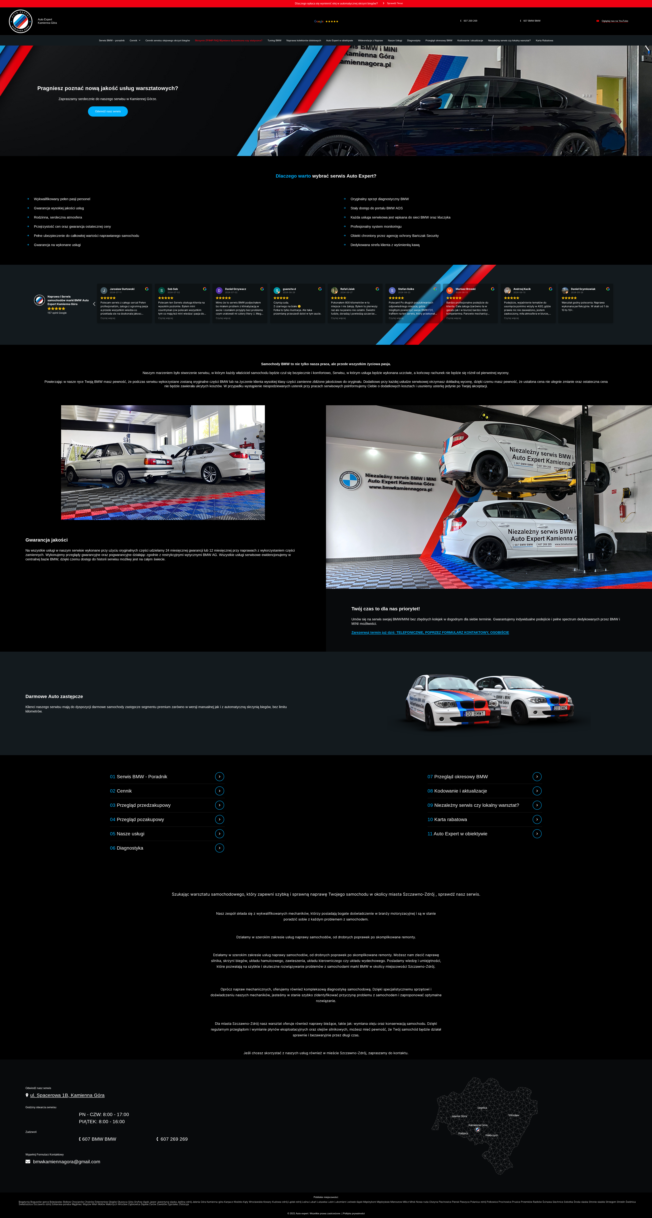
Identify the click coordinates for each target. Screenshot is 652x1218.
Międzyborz (370, 1202)
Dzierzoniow (102, 1202)
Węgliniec (77, 1204)
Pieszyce (465, 1202)
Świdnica (631, 1202)
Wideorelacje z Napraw (370, 40)
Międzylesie (383, 1202)
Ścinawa (547, 1202)
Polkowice (493, 1202)
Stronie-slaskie (597, 1202)
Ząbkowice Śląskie (138, 1204)
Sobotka (569, 1202)
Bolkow (67, 1202)
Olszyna (434, 1202)
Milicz (406, 1202)
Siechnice (558, 1202)
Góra (131, 1202)
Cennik (133, 40)
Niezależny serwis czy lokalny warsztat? (509, 40)
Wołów (102, 1204)
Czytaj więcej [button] (108, 318)
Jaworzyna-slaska (167, 1202)
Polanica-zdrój (478, 1202)
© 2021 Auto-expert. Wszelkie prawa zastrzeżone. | (315, 1213)
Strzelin (621, 1202)
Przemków (527, 1202)
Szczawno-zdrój (42, 1204)
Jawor (153, 1202)
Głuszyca (122, 1202)
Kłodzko (238, 1202)
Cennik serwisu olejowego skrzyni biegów (168, 40)
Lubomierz (340, 1202)
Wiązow (87, 1204)
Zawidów (162, 1204)
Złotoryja (184, 1204)
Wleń (95, 1204)
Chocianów (78, 1202)
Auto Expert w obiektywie (339, 40)
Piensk (456, 1202)
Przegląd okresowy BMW (438, 40)
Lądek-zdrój (295, 1202)
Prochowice (505, 1202)
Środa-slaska (581, 1202)
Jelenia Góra (199, 1202)
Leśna (305, 1202)
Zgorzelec (173, 1204)
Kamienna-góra (215, 1202)
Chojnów (90, 1202)
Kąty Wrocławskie (253, 1202)
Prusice (516, 1202)
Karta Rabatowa (544, 40)
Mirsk (413, 1202)
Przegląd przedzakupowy (140, 805)
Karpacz (229, 1202)
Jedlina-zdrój (184, 1202)
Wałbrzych (112, 1204)
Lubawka (322, 1202)
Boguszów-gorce (40, 1202)
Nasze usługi (127, 833)
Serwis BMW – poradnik (112, 40)
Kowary (267, 1202)
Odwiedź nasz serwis (108, 111)
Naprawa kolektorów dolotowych (303, 40)
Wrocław (123, 1204)
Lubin (331, 1202)
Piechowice (445, 1202)
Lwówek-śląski (355, 1202)
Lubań (313, 1202)
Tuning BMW (274, 40)
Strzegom (611, 1202)
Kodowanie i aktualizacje (457, 791)
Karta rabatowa (447, 819)
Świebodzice (26, 1204)
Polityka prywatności (354, 1213)
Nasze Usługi (395, 40)
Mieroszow (396, 1202)
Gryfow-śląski (142, 1202)
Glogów (113, 1202)
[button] (393, 4)
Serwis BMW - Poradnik (138, 776)
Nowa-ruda (422, 1202)
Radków (537, 1202)
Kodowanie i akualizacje (470, 40)
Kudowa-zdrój (280, 1202)
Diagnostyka (413, 40)
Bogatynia (24, 1202)
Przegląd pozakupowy (137, 819)
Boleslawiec (56, 1202)
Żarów (153, 1204)
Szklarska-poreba (62, 1204)
